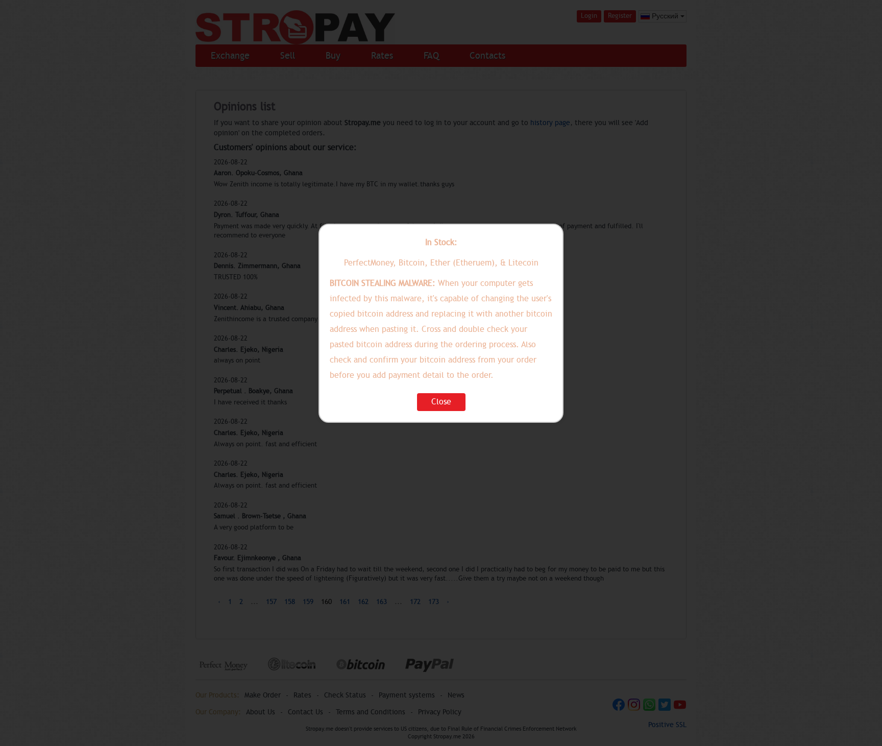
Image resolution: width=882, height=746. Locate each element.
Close (441, 402)
